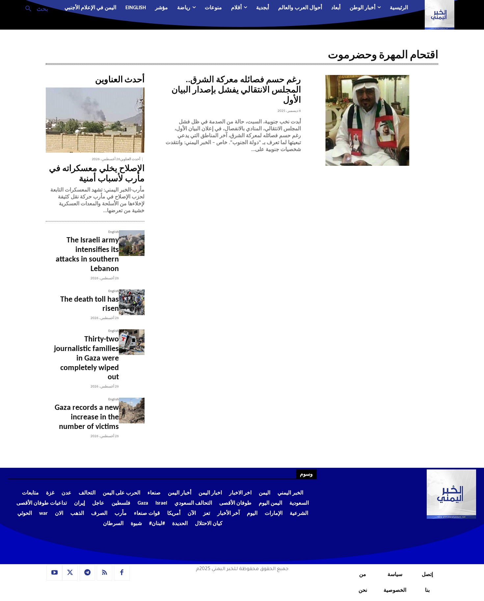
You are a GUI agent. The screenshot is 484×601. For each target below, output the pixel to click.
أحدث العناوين (130, 159)
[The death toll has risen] (132, 302)
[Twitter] (70, 573)
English (113, 232)
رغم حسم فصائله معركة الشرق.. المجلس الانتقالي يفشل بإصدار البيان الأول (236, 90)
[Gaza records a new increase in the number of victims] (132, 410)
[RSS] (105, 573)
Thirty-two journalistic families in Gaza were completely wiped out (86, 358)
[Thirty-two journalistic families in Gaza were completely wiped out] (132, 342)
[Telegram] (87, 573)
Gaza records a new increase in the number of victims (87, 417)
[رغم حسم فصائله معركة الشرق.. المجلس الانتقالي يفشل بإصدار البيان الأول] (369, 120)
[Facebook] (122, 573)
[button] (34, 8)
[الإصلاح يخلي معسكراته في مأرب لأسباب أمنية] (95, 120)
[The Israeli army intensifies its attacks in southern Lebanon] (132, 243)
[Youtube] (54, 573)
